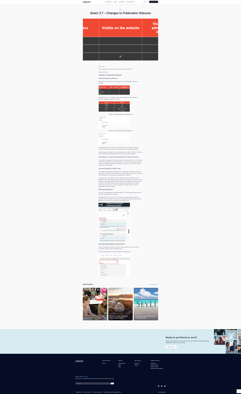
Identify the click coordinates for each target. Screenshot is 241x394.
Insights (115, 1)
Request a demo (170, 346)
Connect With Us (130, 1)
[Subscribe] (112, 383)
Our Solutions (108, 1)
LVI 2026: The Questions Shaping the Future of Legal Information (119, 317)
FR (146, 1)
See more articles (153, 284)
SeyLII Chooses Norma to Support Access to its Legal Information (145, 317)
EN (144, 1)
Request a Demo (153, 1)
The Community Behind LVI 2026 (92, 318)
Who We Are (122, 1)
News (120, 9)
